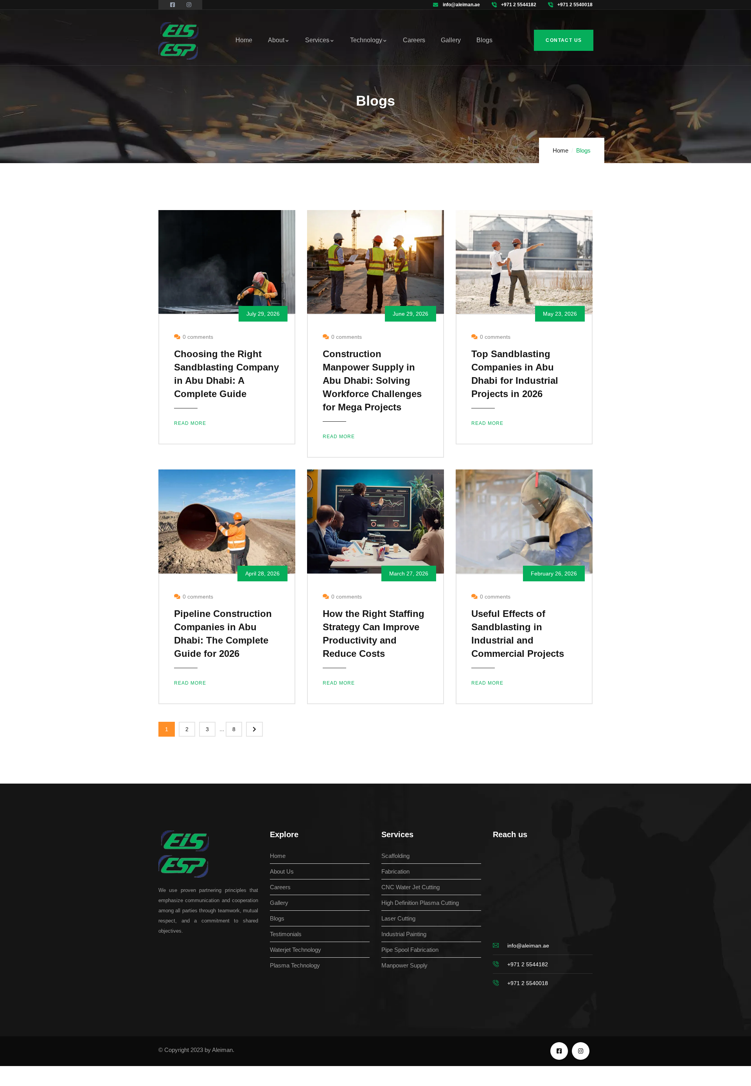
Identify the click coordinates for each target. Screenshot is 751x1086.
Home (560, 150)
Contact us (564, 40)
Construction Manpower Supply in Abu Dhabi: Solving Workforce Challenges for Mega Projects (372, 380)
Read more (190, 423)
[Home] (178, 40)
